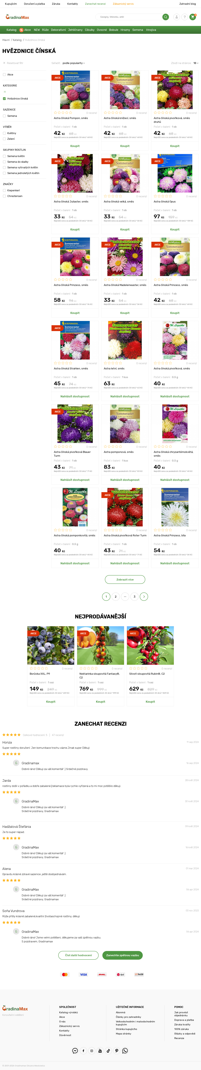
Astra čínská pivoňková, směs (172, 368)
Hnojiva (151, 30)
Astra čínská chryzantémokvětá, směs (173, 453)
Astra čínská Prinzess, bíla (170, 535)
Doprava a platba (184, 1019)
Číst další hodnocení (78, 955)
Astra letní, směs (114, 368)
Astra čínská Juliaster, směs (71, 201)
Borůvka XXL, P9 (40, 673)
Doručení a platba (34, 3)
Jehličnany (75, 30)
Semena (137, 30)
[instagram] (91, 1050)
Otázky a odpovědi (184, 1033)
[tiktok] (108, 1050)
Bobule (113, 30)
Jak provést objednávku (181, 1014)
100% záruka (181, 1029)
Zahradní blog (187, 3)
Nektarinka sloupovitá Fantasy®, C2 (99, 675)
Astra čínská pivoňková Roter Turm (125, 535)
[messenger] (75, 1050)
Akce (27, 30)
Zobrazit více (125, 579)
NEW (37, 30)
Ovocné (102, 30)
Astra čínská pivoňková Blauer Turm (72, 453)
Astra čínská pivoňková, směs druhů (172, 119)
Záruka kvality (182, 1024)
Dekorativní (58, 30)
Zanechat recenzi (95, 3)
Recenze (179, 1038)
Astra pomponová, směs (119, 451)
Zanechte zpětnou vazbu (122, 955)
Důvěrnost (65, 1035)
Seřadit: (56, 63)
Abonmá (120, 1012)
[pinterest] (116, 1050)
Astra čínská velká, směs (119, 201)
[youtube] (100, 1050)
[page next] (144, 596)
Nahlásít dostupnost (75, 396)
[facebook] (83, 1050)
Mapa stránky (123, 1033)
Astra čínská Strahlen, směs (71, 368)
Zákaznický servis (123, 3)
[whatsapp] (125, 1050)
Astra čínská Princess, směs (171, 285)
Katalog (11, 30)
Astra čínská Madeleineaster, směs (125, 285)
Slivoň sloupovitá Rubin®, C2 (147, 673)
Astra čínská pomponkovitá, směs (74, 535)
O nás (62, 1021)
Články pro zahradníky (128, 1016)
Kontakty (72, 3)
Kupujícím (11, 3)
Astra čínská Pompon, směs (71, 118)
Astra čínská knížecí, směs (120, 118)
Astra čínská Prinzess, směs (71, 285)
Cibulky (90, 30)
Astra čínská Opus (165, 201)
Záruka (56, 3)
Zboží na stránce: (181, 63)
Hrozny (125, 30)
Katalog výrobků (68, 1012)
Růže (45, 30)
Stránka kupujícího (126, 1029)
